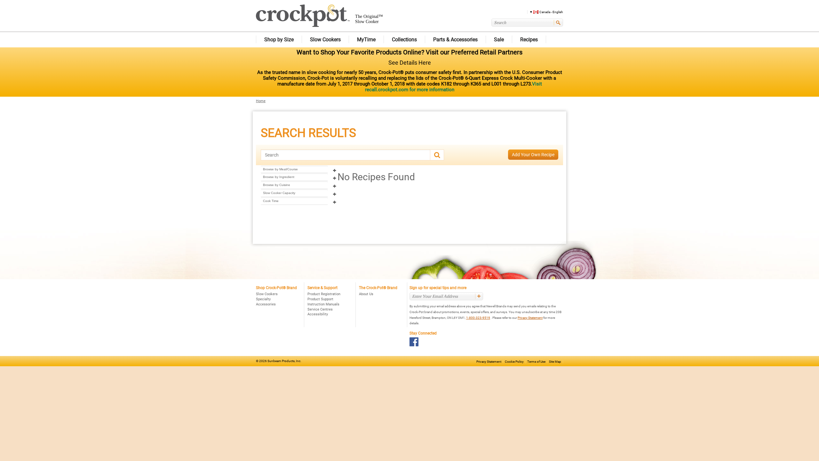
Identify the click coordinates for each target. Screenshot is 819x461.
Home (261, 101)
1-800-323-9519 (478, 317)
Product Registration (323, 294)
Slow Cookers (267, 294)
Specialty (263, 299)
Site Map (555, 361)
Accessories (266, 304)
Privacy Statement (530, 317)
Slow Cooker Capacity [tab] (279, 193)
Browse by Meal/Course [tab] (280, 169)
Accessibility (317, 314)
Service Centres (320, 309)
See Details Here (409, 62)
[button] (544, 12)
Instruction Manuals (323, 304)
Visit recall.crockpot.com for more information (453, 87)
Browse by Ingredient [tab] (278, 177)
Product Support (320, 299)
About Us (366, 294)
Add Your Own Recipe (533, 154)
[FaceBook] (414, 341)
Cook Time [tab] (271, 201)
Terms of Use (536, 361)
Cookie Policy (514, 361)
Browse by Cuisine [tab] (276, 185)
